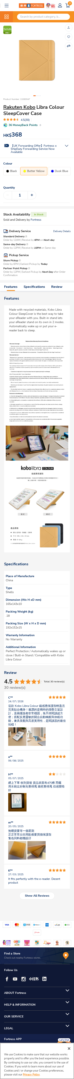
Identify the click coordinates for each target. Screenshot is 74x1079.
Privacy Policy (31, 1075)
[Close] (69, 1048)
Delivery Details (62, 231)
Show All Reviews (37, 896)
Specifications (34, 287)
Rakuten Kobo (19, 107)
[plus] (32, 195)
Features (10, 287)
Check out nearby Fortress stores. (22, 957)
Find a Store (12, 953)
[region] (37, 1061)
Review (56, 287)
